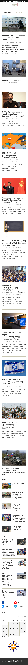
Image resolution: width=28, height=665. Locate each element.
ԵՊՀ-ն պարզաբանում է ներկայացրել (19, 484)
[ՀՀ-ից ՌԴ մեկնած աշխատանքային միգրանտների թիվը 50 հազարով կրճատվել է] (14, 141)
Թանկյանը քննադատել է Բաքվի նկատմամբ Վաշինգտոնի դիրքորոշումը (13, 114)
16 (13, 629)
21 (6, 631)
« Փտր (3, 636)
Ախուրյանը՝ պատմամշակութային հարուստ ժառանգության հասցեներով (8, 594)
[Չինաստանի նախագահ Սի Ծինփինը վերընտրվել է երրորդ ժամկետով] (14, 186)
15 (10, 629)
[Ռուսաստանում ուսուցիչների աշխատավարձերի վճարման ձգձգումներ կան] (14, 229)
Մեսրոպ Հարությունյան (8, 427)
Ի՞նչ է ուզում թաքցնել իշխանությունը (10, 423)
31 (17, 634)
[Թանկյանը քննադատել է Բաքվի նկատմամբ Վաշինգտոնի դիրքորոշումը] (14, 100)
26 (24, 631)
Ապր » (7, 636)
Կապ (25, 1)
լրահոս (4, 479)
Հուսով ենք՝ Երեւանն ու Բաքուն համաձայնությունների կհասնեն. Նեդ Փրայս (11, 336)
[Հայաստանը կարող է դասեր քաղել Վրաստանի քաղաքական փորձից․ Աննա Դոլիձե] (6, 506)
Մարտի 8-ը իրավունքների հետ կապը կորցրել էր (12, 81)
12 (24, 626)
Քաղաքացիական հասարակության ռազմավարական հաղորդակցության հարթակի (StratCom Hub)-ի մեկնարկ (7, 564)
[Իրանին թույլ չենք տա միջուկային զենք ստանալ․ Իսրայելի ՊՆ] (14, 368)
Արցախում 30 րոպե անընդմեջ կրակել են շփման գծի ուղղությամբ (14, 37)
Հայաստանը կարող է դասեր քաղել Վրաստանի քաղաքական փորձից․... (18, 507)
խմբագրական (6, 447)
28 (6, 634)
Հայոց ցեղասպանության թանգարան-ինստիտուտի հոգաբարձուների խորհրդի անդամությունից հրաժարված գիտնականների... (7, 579)
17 (17, 629)
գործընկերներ (19, 1)
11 (21, 626)
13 (3, 629)
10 (17, 626)
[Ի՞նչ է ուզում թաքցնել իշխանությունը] (14, 411)
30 (13, 634)
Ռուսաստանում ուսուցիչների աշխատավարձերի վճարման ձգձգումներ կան (14, 243)
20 (3, 631)
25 (21, 631)
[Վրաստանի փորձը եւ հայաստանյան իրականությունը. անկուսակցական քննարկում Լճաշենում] (6, 495)
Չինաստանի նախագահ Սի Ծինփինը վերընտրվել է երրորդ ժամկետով (13, 200)
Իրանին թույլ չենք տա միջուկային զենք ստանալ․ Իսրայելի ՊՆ (12, 381)
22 (10, 631)
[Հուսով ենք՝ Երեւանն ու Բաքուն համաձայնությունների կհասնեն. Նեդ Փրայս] (14, 321)
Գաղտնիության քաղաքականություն (14, 662)
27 (3, 634)
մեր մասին (5, 1)
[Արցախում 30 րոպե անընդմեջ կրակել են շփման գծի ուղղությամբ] (14, 23)
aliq (2, 42)
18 (21, 629)
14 (6, 629)
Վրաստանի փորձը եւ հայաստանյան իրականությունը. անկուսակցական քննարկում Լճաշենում (18, 495)
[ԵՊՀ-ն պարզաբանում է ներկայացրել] (6, 486)
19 (24, 629)
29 (10, 634)
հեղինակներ (11, 1)
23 (13, 631)
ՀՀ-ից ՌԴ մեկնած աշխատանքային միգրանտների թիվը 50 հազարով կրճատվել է (11, 156)
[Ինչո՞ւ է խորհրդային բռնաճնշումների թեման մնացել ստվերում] (6, 529)
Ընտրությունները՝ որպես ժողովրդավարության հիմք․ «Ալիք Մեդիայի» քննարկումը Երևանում (19, 518)
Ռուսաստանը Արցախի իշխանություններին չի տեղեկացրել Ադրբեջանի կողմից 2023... (13, 471)
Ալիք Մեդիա (23, 661)
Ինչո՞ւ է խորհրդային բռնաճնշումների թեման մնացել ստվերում (18, 529)
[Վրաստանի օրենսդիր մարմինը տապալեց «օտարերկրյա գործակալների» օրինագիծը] (14, 274)
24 (17, 631)
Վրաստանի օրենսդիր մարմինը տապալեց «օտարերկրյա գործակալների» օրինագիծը (13, 289)
